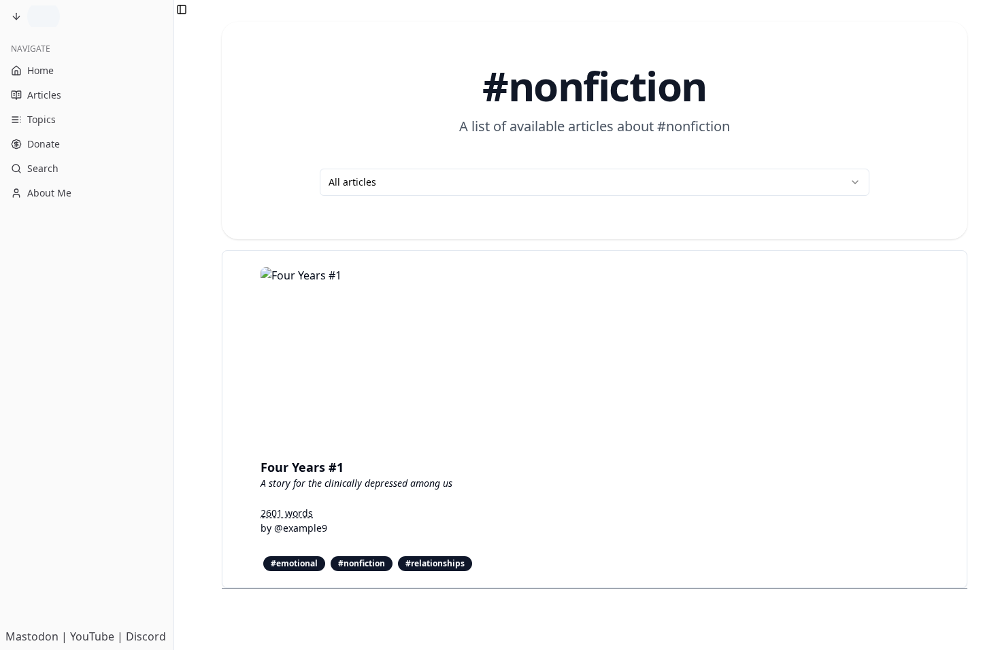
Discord (146, 636)
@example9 (300, 527)
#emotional (294, 563)
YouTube (92, 636)
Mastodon (32, 636)
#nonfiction (361, 563)
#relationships (435, 563)
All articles (352, 181)
